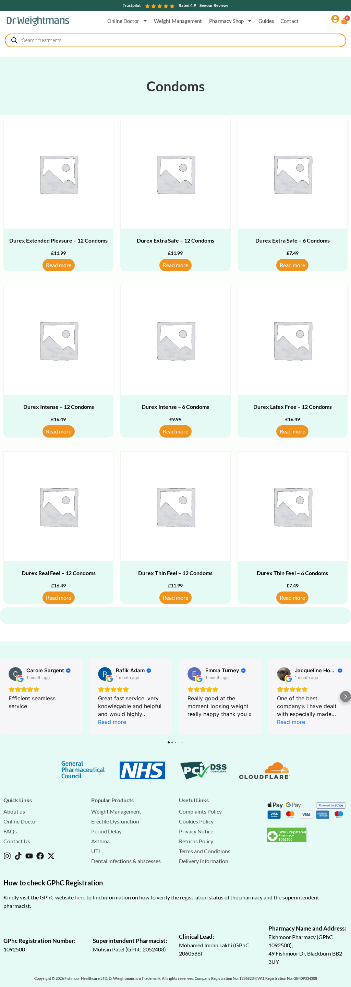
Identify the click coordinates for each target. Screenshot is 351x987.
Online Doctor (123, 21)
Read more (58, 265)
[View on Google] (15, 674)
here (80, 897)
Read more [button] (112, 721)
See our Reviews (213, 5)
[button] (5, 696)
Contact (289, 21)
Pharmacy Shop (226, 21)
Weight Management (178, 21)
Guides (266, 21)
